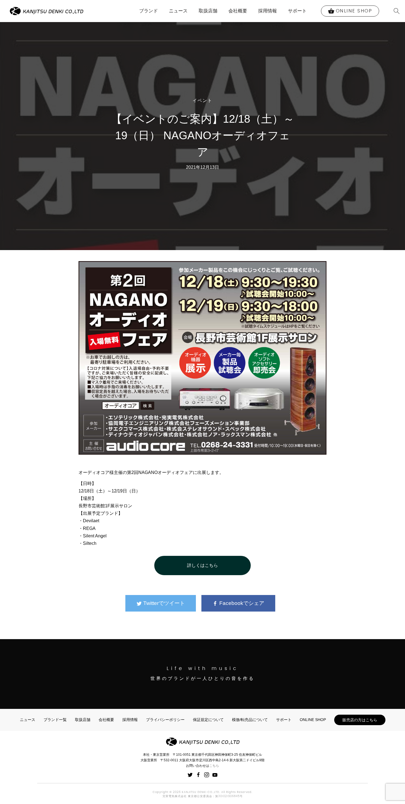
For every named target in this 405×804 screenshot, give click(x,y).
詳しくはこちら (202, 565)
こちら (214, 766)
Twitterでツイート (163, 603)
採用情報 (267, 11)
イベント (202, 100)
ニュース (178, 11)
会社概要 (237, 11)
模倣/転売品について (250, 719)
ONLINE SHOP (313, 719)
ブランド (148, 11)
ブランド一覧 (55, 719)
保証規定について (208, 719)
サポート (297, 11)
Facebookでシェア (241, 603)
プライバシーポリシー (165, 719)
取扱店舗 (208, 11)
